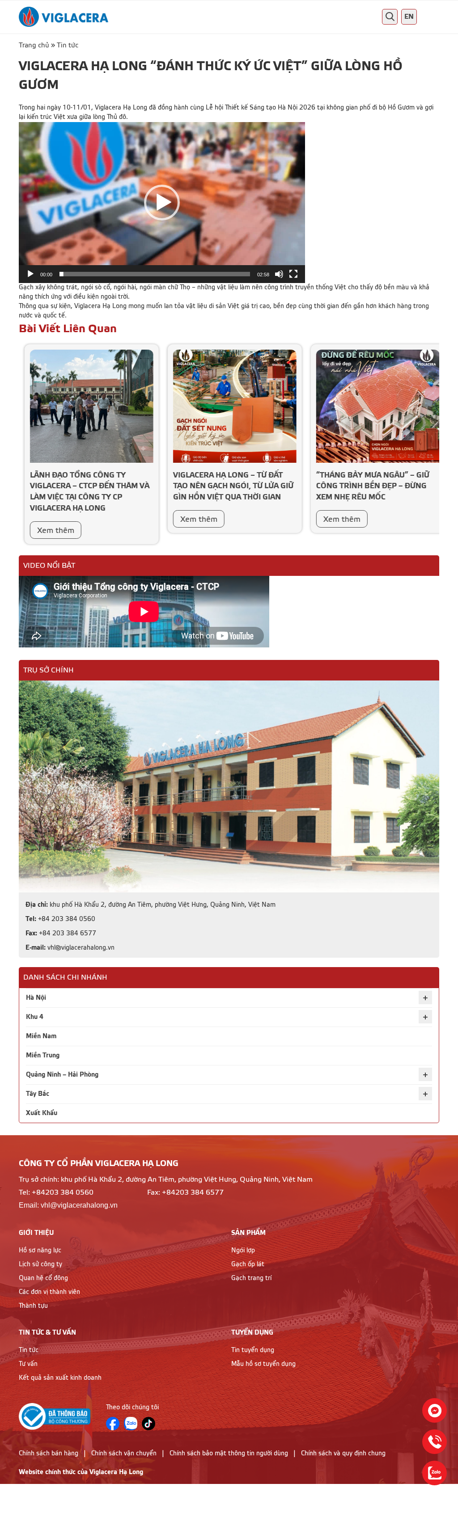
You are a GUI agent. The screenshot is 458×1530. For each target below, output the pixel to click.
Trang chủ (34, 45)
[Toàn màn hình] (293, 274)
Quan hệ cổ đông (43, 1278)
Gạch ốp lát (247, 1264)
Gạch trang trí (251, 1278)
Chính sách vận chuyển (124, 1453)
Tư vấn (28, 1364)
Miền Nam (41, 1036)
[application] (162, 202)
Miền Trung (42, 1055)
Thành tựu (33, 1306)
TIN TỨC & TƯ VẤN (47, 1332)
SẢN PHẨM (248, 1233)
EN (409, 17)
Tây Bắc (37, 1094)
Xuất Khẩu (41, 1113)
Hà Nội (36, 998)
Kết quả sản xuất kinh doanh (60, 1378)
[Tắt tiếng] (279, 274)
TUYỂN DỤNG (252, 1332)
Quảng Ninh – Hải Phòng (62, 1074)
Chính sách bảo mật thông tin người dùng (229, 1453)
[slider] (154, 274)
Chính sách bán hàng (48, 1453)
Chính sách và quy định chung (343, 1453)
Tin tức (67, 45)
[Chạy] (30, 274)
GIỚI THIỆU (36, 1233)
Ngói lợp (243, 1250)
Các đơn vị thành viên (49, 1292)
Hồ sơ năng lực (40, 1250)
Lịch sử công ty (40, 1264)
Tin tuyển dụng (252, 1350)
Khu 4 (34, 1017)
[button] (162, 202)
